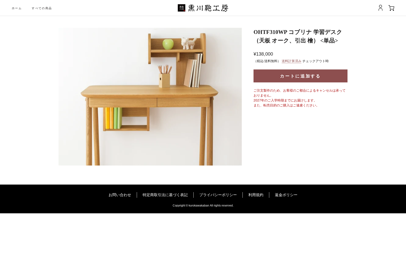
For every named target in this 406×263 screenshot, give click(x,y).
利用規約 (255, 195)
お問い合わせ (120, 195)
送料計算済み (291, 61)
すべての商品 (42, 8)
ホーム (17, 8)
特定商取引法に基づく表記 (165, 195)
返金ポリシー (286, 195)
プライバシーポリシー (218, 195)
